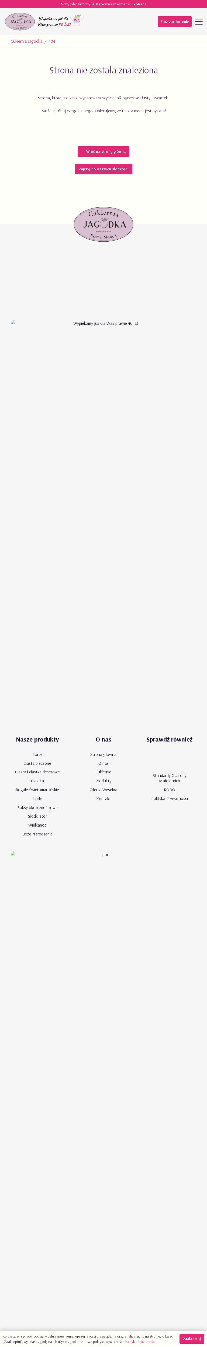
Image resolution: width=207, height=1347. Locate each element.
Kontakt (103, 798)
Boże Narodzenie (37, 834)
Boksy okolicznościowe (37, 807)
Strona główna (103, 754)
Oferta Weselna (103, 789)
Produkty (103, 780)
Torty (37, 754)
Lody (37, 798)
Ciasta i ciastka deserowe (37, 771)
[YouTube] (111, 21)
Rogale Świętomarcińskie (37, 789)
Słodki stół (37, 816)
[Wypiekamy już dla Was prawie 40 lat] (62, 21)
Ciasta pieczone (37, 763)
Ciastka (37, 780)
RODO (169, 789)
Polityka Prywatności (169, 798)
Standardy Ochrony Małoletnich (170, 778)
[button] (199, 21)
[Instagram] (132, 21)
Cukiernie (103, 771)
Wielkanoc (37, 825)
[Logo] (20, 21)
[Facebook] (122, 21)
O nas (103, 763)
